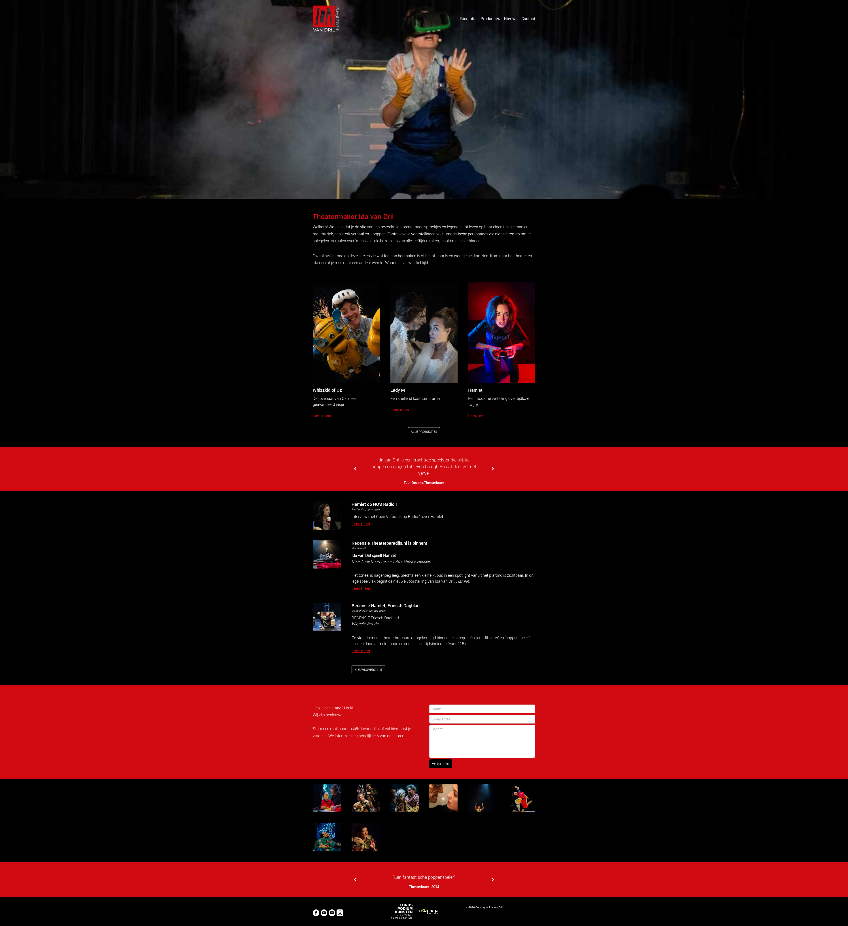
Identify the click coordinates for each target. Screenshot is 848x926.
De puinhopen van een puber (368, 610)
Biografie (468, 18)
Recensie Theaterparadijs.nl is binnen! (389, 543)
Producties (490, 18)
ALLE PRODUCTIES (424, 431)
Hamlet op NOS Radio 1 (375, 504)
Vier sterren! (358, 548)
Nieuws (510, 18)
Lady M (397, 390)
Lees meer (399, 409)
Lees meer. (322, 415)
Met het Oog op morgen (366, 509)
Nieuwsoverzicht (368, 669)
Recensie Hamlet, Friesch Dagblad (386, 606)
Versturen (440, 764)
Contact (528, 18)
